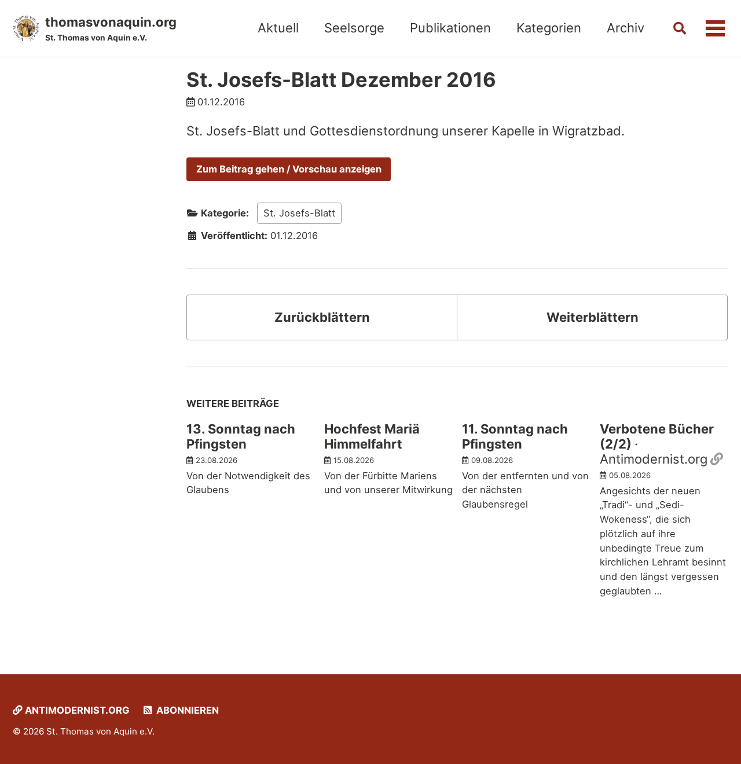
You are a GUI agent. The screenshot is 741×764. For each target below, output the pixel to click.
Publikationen (450, 27)
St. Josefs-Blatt (299, 213)
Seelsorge (354, 27)
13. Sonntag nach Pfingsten (240, 436)
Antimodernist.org (76, 710)
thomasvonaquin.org (111, 28)
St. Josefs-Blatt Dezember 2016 (341, 79)
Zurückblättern (322, 317)
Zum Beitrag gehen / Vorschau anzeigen (288, 169)
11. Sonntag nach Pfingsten (515, 436)
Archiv (625, 27)
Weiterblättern (592, 317)
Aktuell (278, 27)
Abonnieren (186, 710)
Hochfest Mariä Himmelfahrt (372, 436)
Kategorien (548, 27)
